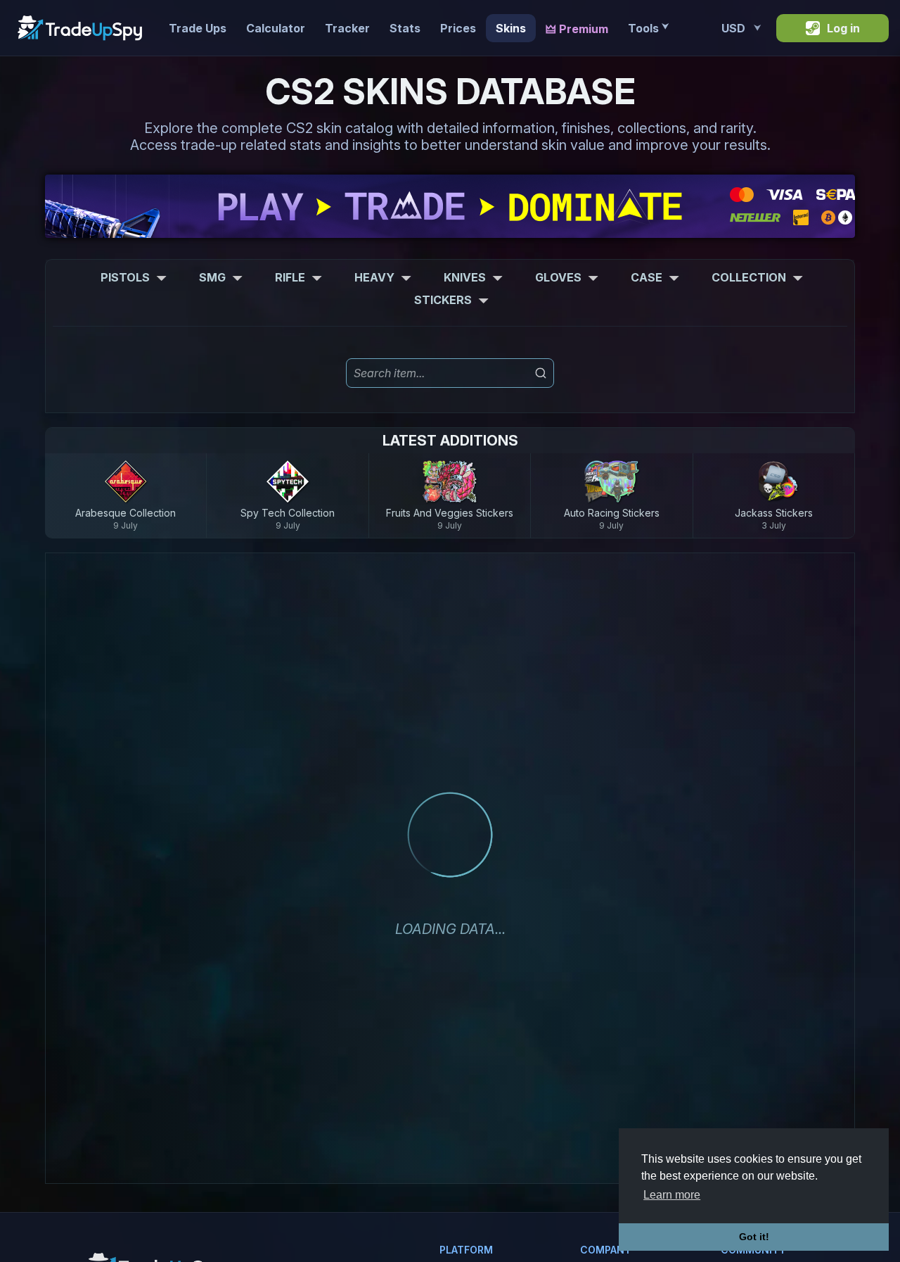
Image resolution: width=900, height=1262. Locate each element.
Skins (511, 28)
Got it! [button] (754, 1236)
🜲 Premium (577, 29)
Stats (405, 28)
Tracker (347, 28)
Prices (458, 28)
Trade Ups (197, 28)
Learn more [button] (671, 1195)
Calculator (275, 28)
